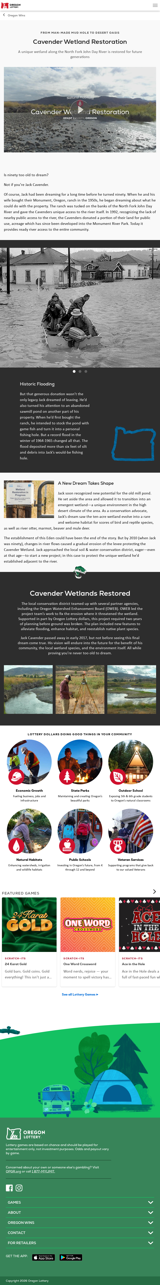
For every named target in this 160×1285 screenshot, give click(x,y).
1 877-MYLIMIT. (43, 1171)
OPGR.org (13, 1171)
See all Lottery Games (78, 994)
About (14, 1212)
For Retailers (22, 1243)
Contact (16, 1232)
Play (80, 110)
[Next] (154, 891)
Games (14, 1202)
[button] (74, 371)
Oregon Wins (16, 15)
